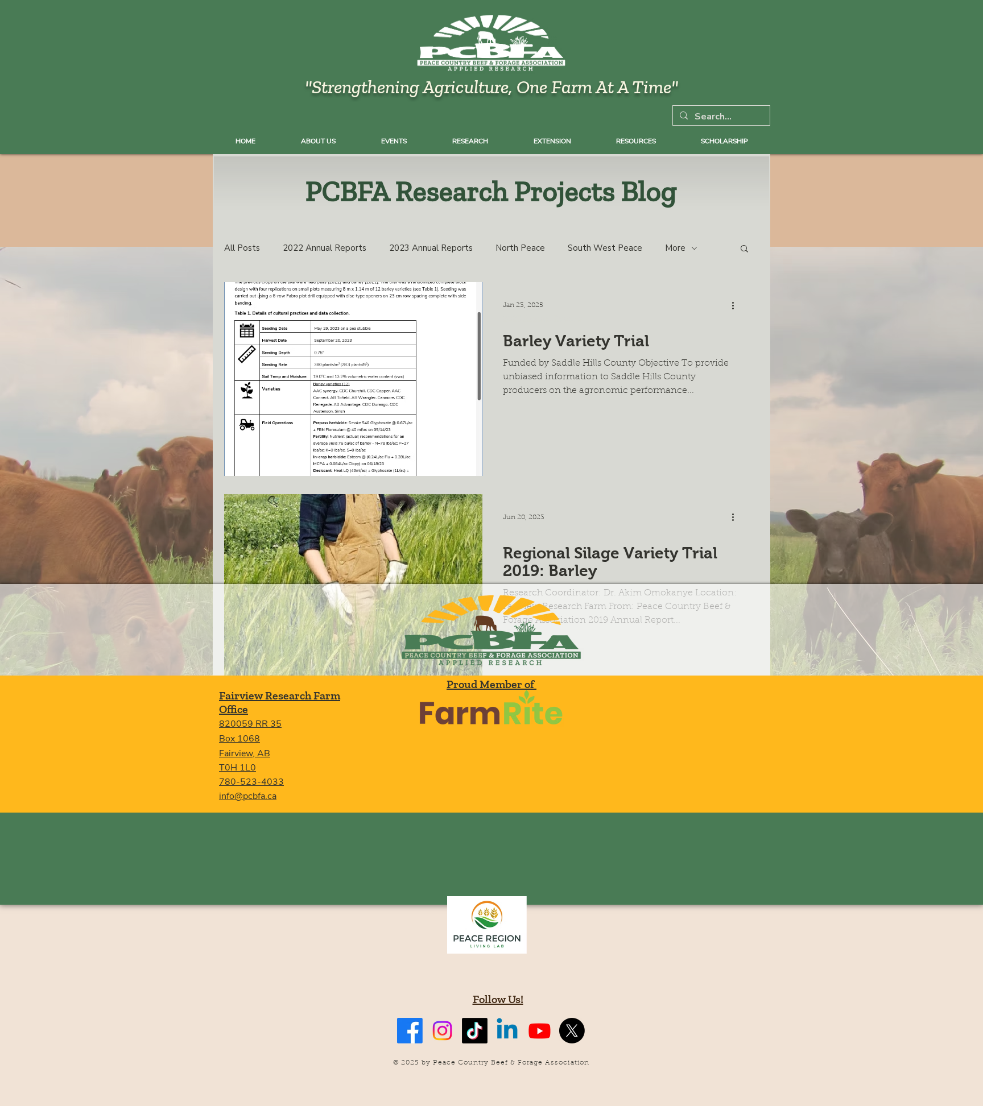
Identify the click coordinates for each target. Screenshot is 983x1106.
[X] (572, 1030)
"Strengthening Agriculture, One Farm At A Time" (491, 87)
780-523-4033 (251, 782)
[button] (744, 249)
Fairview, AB (244, 753)
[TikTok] (475, 1030)
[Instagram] (442, 1030)
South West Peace (605, 248)
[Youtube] (539, 1030)
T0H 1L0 (237, 767)
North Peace (520, 248)
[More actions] (737, 305)
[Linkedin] (507, 1030)
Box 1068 (239, 738)
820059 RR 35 (250, 724)
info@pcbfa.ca (247, 796)
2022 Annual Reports (324, 248)
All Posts (242, 248)
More (675, 248)
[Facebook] (410, 1030)
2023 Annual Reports (431, 248)
